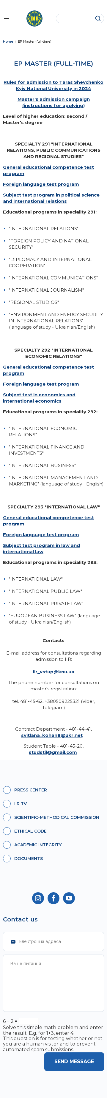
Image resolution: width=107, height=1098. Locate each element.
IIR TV (20, 803)
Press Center (30, 790)
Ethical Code (30, 831)
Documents (28, 858)
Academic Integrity (38, 845)
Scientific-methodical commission (56, 817)
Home (8, 42)
